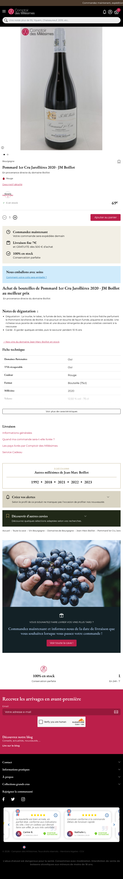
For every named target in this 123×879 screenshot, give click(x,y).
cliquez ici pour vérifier (89, 847)
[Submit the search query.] (6, 20)
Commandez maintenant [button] (30, 232)
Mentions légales (69, 851)
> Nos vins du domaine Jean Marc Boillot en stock (31, 341)
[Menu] (4, 11)
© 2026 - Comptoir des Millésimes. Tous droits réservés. (30, 851)
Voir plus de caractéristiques (61, 411)
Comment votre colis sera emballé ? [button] (26, 277)
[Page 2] (7, 154)
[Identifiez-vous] (110, 12)
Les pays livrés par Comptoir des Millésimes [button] (30, 445)
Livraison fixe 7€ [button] (25, 243)
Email (5, 706)
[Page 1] (4, 154)
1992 (37, 481)
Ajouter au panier (105, 217)
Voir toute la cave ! (61, 642)
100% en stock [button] (23, 253)
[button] (43, 674)
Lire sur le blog (11, 745)
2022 (77, 481)
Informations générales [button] (17, 432)
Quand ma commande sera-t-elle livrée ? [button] (28, 439)
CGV (82, 851)
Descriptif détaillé (12, 184)
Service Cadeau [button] (12, 452)
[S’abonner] (116, 712)
